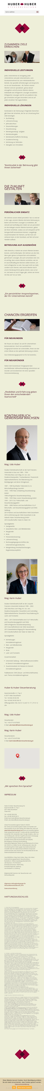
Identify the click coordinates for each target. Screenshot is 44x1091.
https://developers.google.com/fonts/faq (20, 1024)
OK (14, 1087)
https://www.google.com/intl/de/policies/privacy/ (17, 1028)
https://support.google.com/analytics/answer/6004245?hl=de (21, 1004)
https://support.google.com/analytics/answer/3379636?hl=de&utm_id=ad (20, 1006)
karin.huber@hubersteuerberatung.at (21, 741)
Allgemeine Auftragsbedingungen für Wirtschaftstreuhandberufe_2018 (15, 884)
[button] (18, 756)
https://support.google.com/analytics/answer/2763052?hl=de (18, 1007)
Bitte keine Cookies (24, 1087)
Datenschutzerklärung (10, 888)
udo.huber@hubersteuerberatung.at (21, 725)
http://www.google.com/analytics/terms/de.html (18, 1003)
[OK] (41, 1084)
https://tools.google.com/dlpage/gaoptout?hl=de (21, 1015)
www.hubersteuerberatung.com (13, 830)
